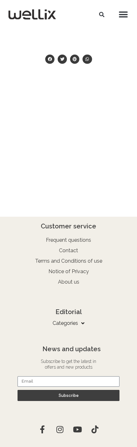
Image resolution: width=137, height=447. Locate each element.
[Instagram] (60, 429)
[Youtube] (77, 429)
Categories (65, 323)
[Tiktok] (95, 429)
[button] (101, 14)
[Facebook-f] (42, 429)
